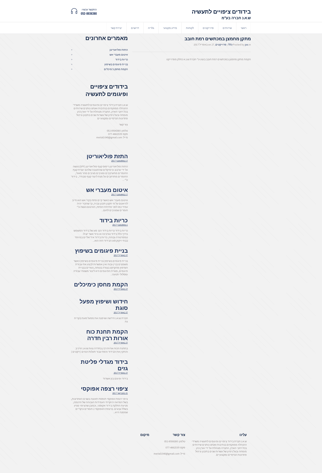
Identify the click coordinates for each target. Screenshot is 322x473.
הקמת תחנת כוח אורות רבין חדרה (107, 335)
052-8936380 (89, 13)
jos (246, 44)
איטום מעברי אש (119, 54)
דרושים (135, 28)
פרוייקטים (208, 28)
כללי (230, 44)
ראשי (243, 28)
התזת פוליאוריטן (119, 49)
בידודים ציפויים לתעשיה (221, 11)
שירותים (227, 28)
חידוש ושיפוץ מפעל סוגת (104, 305)
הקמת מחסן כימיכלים (116, 69)
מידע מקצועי (170, 28)
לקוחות (190, 28)
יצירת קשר (116, 28)
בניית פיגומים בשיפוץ (116, 64)
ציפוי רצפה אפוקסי (104, 388)
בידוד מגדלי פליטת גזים (104, 365)
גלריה (151, 28)
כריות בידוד (121, 59)
